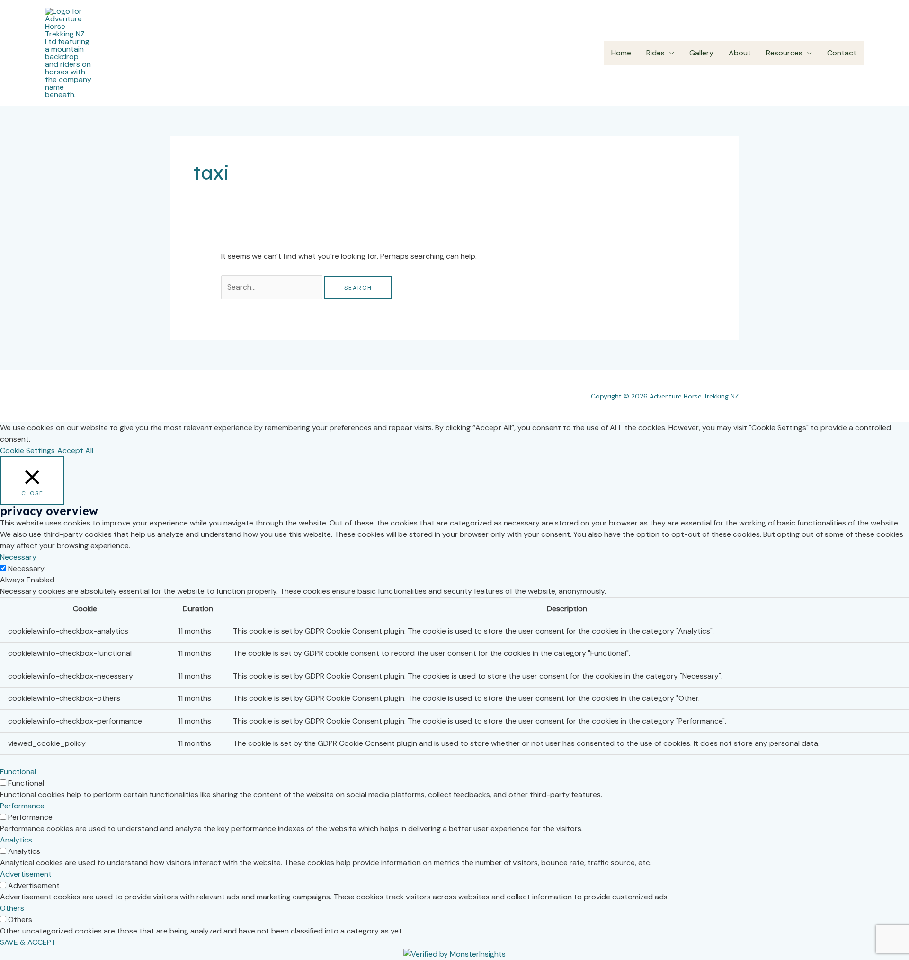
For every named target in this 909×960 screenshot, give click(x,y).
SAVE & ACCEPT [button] (28, 942)
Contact (841, 53)
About (740, 53)
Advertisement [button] (26, 874)
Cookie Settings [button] (27, 450)
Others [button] (12, 908)
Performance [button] (22, 806)
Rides (655, 53)
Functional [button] (18, 772)
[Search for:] (272, 287)
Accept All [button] (75, 450)
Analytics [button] (16, 840)
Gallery (701, 53)
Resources (784, 53)
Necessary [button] (18, 557)
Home (621, 53)
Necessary (26, 568)
